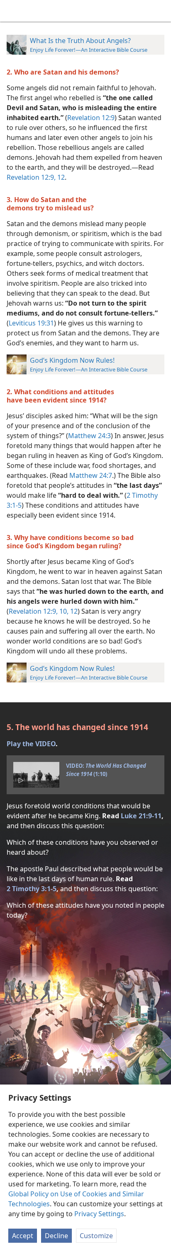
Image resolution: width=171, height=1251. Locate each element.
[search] (160, 10)
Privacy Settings (99, 1213)
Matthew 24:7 (90, 475)
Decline (56, 1235)
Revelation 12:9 (91, 117)
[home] (12, 11)
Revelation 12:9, (31, 177)
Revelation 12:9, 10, (38, 611)
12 (60, 177)
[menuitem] (12, 11)
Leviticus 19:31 (31, 323)
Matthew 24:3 (89, 435)
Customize (96, 1235)
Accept (22, 1235)
